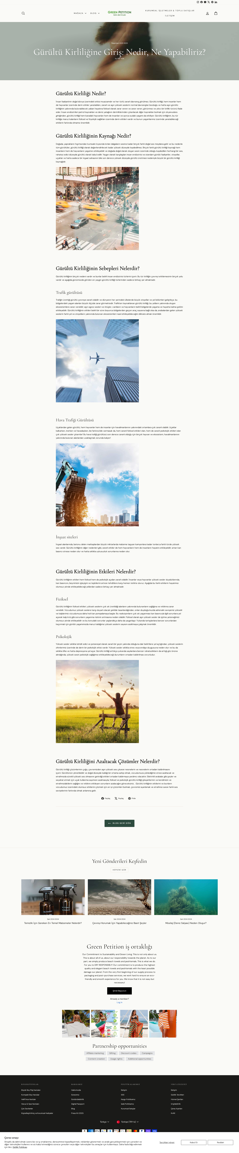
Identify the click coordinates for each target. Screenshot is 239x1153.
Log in (119, 1002)
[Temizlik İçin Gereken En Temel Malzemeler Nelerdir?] (53, 897)
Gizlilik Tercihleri (177, 1095)
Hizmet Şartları (177, 1099)
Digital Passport (77, 1104)
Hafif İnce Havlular (28, 1099)
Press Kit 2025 (77, 1113)
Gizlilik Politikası (20, 1147)
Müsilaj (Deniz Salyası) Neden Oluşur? (185, 923)
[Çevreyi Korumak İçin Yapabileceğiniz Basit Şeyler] (119, 897)
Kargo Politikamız (128, 1099)
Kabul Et (194, 1142)
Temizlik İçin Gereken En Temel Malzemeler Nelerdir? (53, 923)
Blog (93, 13)
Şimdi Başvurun (119, 990)
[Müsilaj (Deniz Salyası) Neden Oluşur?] (186, 897)
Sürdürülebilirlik (77, 1099)
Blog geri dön (121, 823)
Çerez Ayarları (176, 1108)
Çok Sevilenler (27, 1108)
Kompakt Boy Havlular (30, 1095)
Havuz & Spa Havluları (30, 1104)
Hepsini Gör (119, 870)
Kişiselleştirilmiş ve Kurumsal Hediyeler (37, 1113)
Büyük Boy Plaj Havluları (31, 1090)
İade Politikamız (127, 1104)
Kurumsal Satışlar (128, 1108)
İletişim (170, 16)
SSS (122, 1095)
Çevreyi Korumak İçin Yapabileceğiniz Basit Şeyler (119, 923)
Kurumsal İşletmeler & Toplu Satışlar (170, 10)
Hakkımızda (76, 1090)
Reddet (220, 1142)
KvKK (173, 1113)
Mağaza (79, 13)
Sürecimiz (75, 1095)
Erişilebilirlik (176, 1104)
